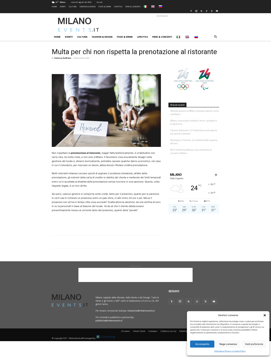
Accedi (99, 2)
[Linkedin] (76, 65)
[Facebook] (191, 11)
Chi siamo (125, 331)
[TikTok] (206, 11)
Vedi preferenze (254, 344)
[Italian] (145, 6)
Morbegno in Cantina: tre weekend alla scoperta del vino (193, 142)
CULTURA (73, 6)
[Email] (84, 65)
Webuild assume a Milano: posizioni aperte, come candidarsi (194, 112)
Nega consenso (228, 344)
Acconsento (202, 344)
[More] (91, 65)
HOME (54, 6)
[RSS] (201, 11)
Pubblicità (183, 331)
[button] (264, 315)
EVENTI (63, 6)
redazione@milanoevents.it (141, 310)
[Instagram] (196, 11)
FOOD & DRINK (104, 6)
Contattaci (152, 331)
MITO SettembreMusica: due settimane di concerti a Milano (191, 151)
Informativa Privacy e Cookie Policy (230, 351)
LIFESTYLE (118, 6)
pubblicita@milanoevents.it (109, 320)
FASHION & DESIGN (88, 6)
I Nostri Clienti (139, 331)
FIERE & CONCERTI (133, 6)
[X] (211, 11)
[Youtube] (217, 11)
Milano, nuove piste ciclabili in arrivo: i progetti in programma (193, 122)
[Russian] (161, 6)
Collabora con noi (168, 331)
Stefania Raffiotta (62, 58)
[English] (153, 6)
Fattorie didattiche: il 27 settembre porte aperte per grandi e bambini (193, 132)
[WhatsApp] (69, 65)
